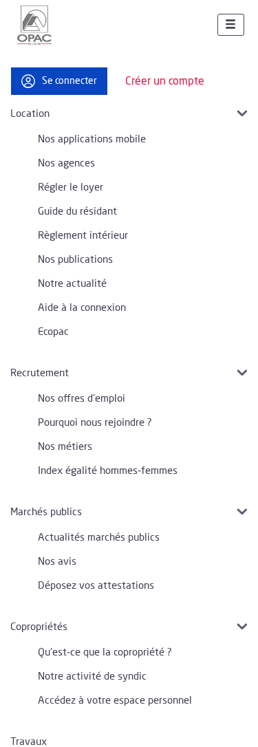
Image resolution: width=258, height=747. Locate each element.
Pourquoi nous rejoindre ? (95, 423)
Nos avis (57, 561)
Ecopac (53, 332)
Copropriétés (38, 627)
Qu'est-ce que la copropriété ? (105, 652)
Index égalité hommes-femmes (108, 471)
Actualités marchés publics (99, 537)
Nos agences (66, 163)
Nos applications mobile (92, 139)
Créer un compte (164, 81)
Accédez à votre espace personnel (115, 700)
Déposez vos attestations (96, 586)
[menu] (230, 25)
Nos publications (75, 260)
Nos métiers (65, 447)
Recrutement (39, 373)
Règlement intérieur (83, 235)
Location (30, 114)
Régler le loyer (70, 187)
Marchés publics (46, 512)
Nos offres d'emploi (81, 398)
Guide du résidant (77, 211)
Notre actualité (72, 284)
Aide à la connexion (82, 308)
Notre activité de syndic (92, 676)
